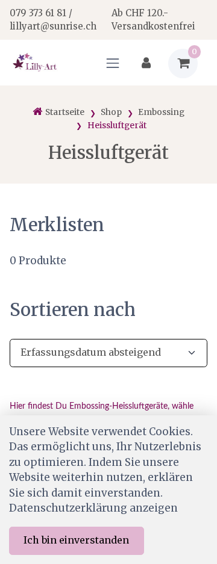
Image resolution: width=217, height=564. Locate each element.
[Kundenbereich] (146, 63)
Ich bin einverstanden (76, 540)
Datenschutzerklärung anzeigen (93, 508)
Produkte (38, 260)
